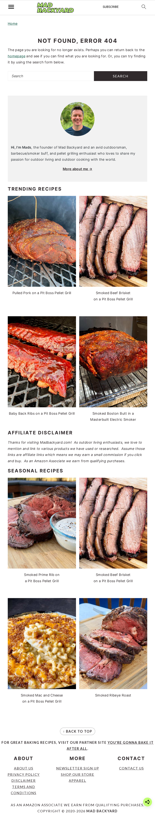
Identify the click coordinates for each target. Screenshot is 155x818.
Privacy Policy (24, 774)
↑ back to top (77, 731)
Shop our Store (77, 774)
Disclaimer (23, 780)
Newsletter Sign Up (77, 768)
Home (12, 24)
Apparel (77, 780)
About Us (23, 768)
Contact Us (131, 768)
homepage (16, 56)
